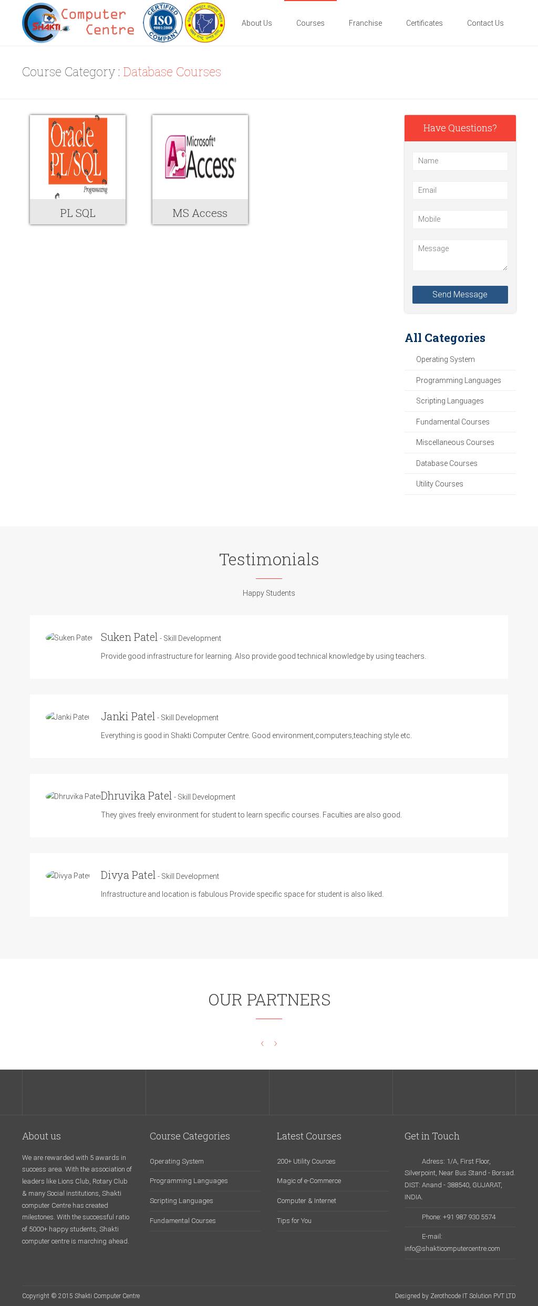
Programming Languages (458, 380)
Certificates (424, 23)
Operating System (445, 359)
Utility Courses (439, 484)
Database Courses (447, 463)
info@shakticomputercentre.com (452, 1248)
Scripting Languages (450, 401)
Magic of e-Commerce (309, 1181)
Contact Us (485, 23)
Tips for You (294, 1221)
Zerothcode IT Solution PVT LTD (473, 1296)
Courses (310, 23)
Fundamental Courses (453, 422)
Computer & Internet (306, 1201)
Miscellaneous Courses (455, 442)
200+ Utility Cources (306, 1161)
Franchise (365, 23)
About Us (257, 23)
